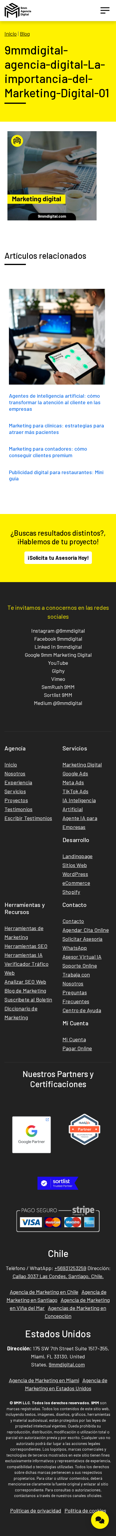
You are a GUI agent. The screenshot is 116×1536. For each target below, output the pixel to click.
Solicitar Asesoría (82, 938)
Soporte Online (79, 965)
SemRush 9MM (58, 687)
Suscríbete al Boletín (28, 999)
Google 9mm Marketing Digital (58, 654)
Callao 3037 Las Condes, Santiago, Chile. (58, 1276)
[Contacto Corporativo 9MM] (100, 1520)
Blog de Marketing (25, 990)
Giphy (58, 670)
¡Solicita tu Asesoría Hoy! (58, 557)
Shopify (71, 891)
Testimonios (18, 809)
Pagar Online (77, 1048)
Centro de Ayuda (81, 1010)
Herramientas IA (23, 955)
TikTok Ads (75, 791)
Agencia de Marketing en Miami (44, 1380)
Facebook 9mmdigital (58, 638)
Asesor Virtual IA (81, 956)
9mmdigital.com (67, 1364)
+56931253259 (70, 1268)
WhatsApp (74, 947)
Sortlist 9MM (58, 695)
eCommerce (76, 883)
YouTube (58, 662)
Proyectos (16, 800)
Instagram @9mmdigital (58, 630)
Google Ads (75, 773)
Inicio (10, 33)
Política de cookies (85, 1510)
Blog (25, 33)
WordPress (75, 874)
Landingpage (77, 856)
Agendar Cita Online (85, 930)
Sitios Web (74, 865)
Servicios (15, 791)
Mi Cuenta (74, 1039)
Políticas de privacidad (35, 1510)
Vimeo (58, 678)
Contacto (73, 921)
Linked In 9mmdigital (58, 646)
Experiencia (18, 782)
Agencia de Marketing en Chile (44, 1292)
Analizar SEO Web (25, 981)
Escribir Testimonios (28, 818)
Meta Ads (73, 782)
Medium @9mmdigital (58, 703)
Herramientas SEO (25, 946)
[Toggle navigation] (105, 10)
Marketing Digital (82, 764)
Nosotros (15, 773)
